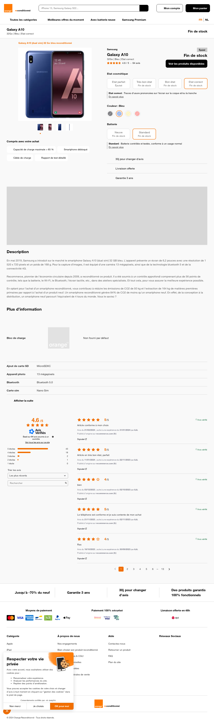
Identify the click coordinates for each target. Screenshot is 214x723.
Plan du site (114, 662)
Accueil (8, 43)
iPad (9, 649)
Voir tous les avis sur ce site (37, 442)
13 (162, 569)
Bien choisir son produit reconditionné (78, 649)
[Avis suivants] (169, 569)
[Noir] (110, 113)
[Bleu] (119, 113)
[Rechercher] (143, 8)
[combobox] (89, 8)
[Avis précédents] (115, 569)
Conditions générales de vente (74, 674)
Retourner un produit (119, 649)
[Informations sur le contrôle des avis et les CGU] (52, 436)
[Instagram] (169, 644)
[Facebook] (161, 644)
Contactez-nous (116, 643)
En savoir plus (116, 96)
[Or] (128, 113)
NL (207, 19)
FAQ (110, 656)
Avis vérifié (202, 419)
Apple (10, 643)
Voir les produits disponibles (186, 63)
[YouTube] (194, 644)
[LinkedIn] (178, 644)
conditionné (23, 10)
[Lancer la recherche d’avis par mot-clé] (66, 483)
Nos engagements (67, 643)
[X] (186, 644)
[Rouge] (137, 113)
